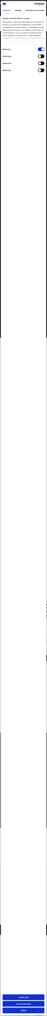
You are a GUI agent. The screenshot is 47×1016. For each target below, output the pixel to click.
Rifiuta (23, 1010)
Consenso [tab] (7, 10)
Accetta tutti (23, 997)
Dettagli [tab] (18, 10)
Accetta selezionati (23, 1004)
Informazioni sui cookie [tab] (35, 10)
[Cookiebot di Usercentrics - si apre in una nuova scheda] (34, 4)
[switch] (41, 56)
